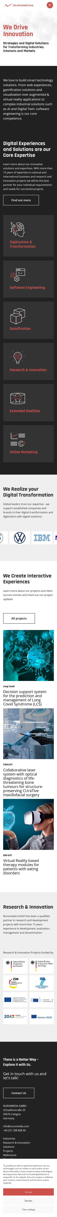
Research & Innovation (16, 1142)
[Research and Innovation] (28, 361)
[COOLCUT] (28, 733)
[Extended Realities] (28, 402)
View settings (28, 1209)
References (9, 1155)
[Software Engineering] (28, 279)
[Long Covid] (28, 655)
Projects (8, 1151)
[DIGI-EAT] (28, 824)
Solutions (8, 1147)
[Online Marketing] (28, 443)
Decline (28, 1200)
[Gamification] (28, 320)
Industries (9, 1138)
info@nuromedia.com (16, 1126)
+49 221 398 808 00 (14, 1130)
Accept (28, 1192)
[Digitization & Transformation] (28, 235)
